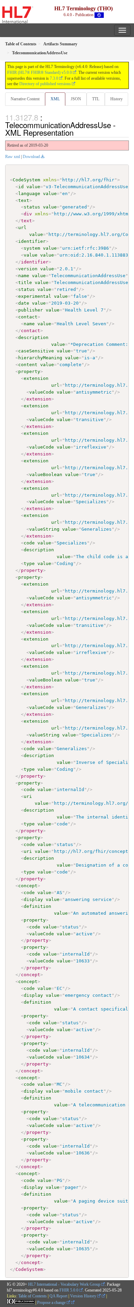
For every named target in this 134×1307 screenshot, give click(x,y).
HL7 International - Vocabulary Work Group (64, 1284)
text (23, 200)
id (21, 186)
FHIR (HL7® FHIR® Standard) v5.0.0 (39, 72)
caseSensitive (36, 350)
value (33, 186)
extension (36, 378)
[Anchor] (77, 132)
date (23, 303)
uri (28, 796)
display (33, 899)
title (25, 282)
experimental (34, 296)
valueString (44, 529)
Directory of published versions (45, 83)
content (27, 364)
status (32, 207)
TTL (95, 99)
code (29, 542)
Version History (83, 1296)
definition (37, 906)
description (33, 337)
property (29, 371)
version (27, 268)
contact (27, 316)
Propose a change (52, 1302)
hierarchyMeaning (40, 357)
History (116, 99)
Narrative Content (25, 99)
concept (27, 885)
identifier (32, 241)
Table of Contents (32, 1296)
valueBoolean (45, 474)
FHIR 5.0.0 (68, 1290)
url (22, 227)
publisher (30, 310)
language (29, 193)
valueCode (41, 392)
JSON (76, 99)
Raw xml (12, 156)
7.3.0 (54, 78)
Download (31, 156)
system (32, 248)
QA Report (58, 1296)
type (29, 563)
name (23, 275)
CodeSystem (26, 179)
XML (55, 99)
